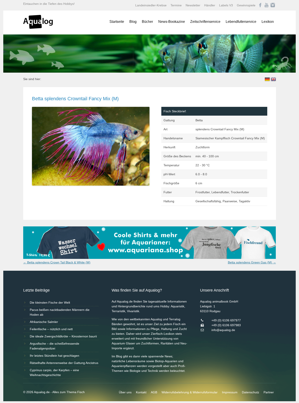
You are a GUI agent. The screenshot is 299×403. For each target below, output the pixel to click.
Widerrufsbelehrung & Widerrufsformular (190, 392)
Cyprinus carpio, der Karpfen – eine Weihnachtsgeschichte (54, 372)
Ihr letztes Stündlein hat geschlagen (54, 355)
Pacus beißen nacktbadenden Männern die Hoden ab (60, 312)
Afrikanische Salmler (44, 322)
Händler (209, 5)
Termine (176, 5)
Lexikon (268, 21)
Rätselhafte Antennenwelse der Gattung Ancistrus (64, 363)
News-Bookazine (171, 21)
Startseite (116, 21)
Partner (269, 392)
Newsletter (193, 5)
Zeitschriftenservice (205, 21)
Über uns (125, 392)
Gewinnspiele (246, 5)
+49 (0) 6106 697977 (226, 320)
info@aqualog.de (223, 330)
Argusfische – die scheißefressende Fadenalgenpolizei (54, 346)
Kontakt (141, 392)
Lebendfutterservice (241, 21)
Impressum (229, 392)
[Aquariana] (149, 258)
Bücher (147, 21)
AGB (154, 392)
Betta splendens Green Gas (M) (252, 262)
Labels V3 (226, 5)
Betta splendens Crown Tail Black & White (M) (56, 262)
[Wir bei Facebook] (260, 5)
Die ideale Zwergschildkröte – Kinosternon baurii (63, 336)
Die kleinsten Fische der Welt (50, 302)
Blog (133, 21)
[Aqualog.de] (38, 27)
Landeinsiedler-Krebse (151, 5)
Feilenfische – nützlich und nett (51, 329)
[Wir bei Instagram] (273, 5)
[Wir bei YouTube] (266, 5)
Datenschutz (250, 392)
